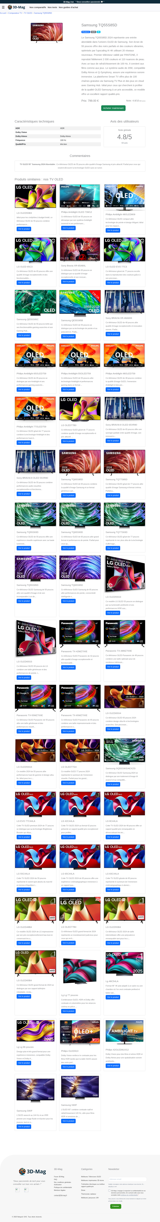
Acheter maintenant (113, 108)
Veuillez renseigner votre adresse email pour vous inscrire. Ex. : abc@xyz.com (126, 1185)
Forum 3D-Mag (59, 1177)
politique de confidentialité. (129, 1195)
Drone (83, 1190)
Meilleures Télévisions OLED (91, 1177)
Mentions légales (59, 1190)
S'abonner (115, 1206)
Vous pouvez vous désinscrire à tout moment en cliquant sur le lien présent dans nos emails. (127, 1200)
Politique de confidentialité (63, 1187)
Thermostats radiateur (88, 1194)
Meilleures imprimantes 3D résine (92, 1180)
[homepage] (16, 7)
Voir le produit (24, 229)
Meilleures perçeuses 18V (90, 1198)
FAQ (55, 1179)
